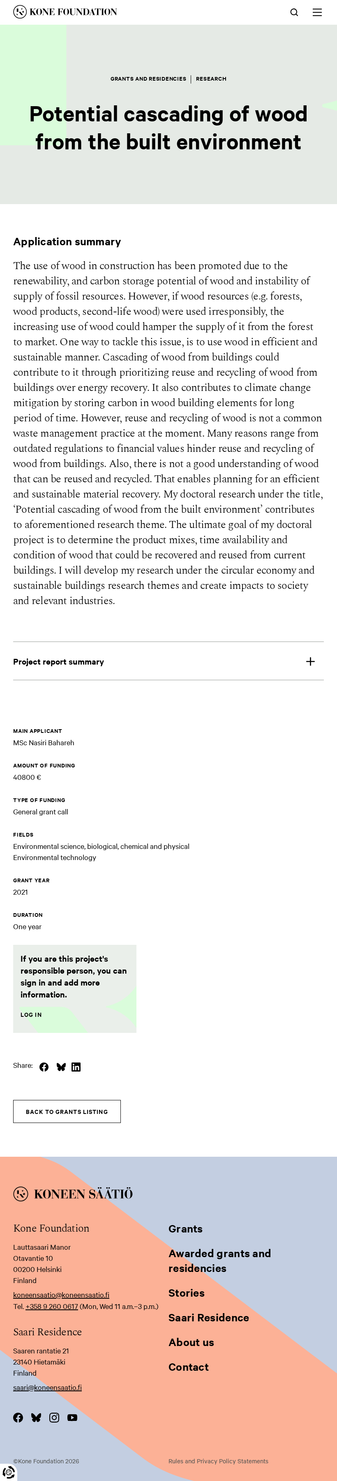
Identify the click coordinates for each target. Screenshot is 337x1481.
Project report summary (58, 661)
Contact (188, 1366)
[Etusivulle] (108, 13)
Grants (185, 1228)
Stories (186, 1292)
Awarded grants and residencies (219, 1260)
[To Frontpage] (168, 1195)
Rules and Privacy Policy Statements (218, 1461)
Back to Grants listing (67, 1111)
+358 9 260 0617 (51, 1306)
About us (191, 1342)
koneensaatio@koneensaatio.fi (61, 1294)
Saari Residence (208, 1317)
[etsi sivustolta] (294, 11)
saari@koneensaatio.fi (47, 1387)
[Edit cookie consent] (8, 1472)
